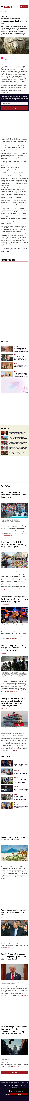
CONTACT (3, 1083)
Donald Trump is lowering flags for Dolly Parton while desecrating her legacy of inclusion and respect (20, 375)
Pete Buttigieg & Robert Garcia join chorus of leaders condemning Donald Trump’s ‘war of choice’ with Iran (14, 1030)
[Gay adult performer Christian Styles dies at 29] (7, 771)
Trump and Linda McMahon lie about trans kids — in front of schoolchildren (20, 781)
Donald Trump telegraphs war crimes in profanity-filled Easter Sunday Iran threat (14, 956)
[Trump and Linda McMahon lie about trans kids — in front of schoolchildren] (7, 780)
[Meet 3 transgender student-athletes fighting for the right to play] (7, 805)
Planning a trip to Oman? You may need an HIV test (13, 838)
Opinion (15, 363)
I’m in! (14, 108)
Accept (19, 1094)
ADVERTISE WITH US (24, 1083)
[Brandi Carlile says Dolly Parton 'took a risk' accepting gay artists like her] (7, 357)
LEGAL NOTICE (14, 1088)
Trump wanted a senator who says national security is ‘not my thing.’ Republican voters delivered (21, 350)
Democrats (4, 66)
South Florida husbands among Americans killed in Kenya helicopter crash (18, 438)
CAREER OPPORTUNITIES (15, 1083)
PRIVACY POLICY (7, 1085)
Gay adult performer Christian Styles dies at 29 (20, 772)
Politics (16, 371)
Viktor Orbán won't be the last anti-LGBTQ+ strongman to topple (13, 912)
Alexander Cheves (5, 549)
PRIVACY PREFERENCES (15, 1085)
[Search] (18, 7)
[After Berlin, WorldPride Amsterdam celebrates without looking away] (14, 510)
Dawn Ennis (4, 842)
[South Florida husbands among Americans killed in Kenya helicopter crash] (4, 437)
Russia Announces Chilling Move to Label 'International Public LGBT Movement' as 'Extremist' (17, 433)
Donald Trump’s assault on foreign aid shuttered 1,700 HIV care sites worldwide (14, 647)
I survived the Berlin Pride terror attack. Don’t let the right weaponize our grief (14, 544)
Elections (16, 346)
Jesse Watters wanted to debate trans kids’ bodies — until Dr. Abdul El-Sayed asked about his (21, 765)
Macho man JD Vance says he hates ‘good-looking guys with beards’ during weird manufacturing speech (21, 790)
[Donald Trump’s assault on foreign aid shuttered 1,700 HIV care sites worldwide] (14, 663)
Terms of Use (20, 1091)
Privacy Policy (13, 1091)
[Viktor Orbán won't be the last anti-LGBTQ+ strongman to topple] (14, 928)
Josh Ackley (4, 917)
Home (2, 11)
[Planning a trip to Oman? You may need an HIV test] (14, 853)
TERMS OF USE (22, 1085)
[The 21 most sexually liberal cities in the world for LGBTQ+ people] (4, 442)
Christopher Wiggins (5, 604)
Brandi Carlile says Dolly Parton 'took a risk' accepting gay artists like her (20, 359)
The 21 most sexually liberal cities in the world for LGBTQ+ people (18, 442)
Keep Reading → (8, 535)
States (15, 794)
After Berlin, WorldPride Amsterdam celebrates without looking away (14, 494)
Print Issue (16, 803)
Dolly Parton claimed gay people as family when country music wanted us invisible (20, 367)
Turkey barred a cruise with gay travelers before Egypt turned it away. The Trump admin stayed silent (13, 702)
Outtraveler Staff (8, 57)
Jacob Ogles (4, 653)
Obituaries (16, 770)
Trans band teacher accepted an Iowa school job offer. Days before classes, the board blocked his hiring (20, 799)
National (16, 761)
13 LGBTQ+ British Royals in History (18, 453)
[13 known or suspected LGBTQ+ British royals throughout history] (4, 452)
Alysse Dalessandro (5, 500)
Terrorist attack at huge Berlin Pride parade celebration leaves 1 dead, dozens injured (14, 599)
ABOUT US (8, 1083)
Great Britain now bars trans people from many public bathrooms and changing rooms (18, 448)
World (6, 11)
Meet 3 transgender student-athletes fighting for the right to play (21, 806)
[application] (14, 385)
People (15, 354)
